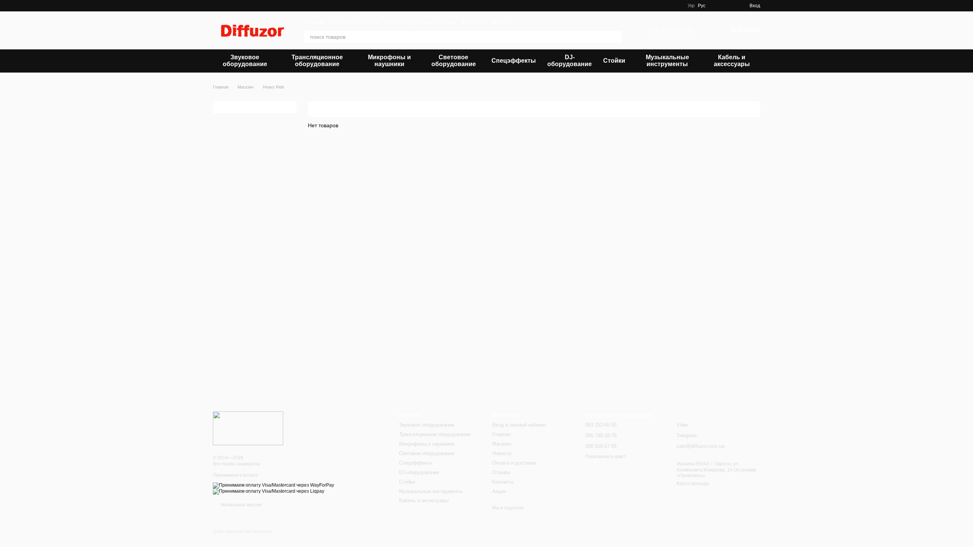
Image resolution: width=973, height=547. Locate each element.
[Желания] (716, 6)
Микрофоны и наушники (389, 60)
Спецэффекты (513, 60)
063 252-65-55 (670, 30)
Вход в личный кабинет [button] (519, 425)
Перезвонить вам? (605, 456)
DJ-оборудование (569, 60)
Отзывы (446, 22)
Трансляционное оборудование (317, 60)
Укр (691, 5)
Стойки (614, 60)
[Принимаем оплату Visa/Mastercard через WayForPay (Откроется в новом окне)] (273, 485)
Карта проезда (693, 483)
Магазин (341, 22)
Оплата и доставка (407, 22)
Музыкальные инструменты (667, 60)
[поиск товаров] (616, 37)
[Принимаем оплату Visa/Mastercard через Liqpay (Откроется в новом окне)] (268, 491)
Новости (368, 22)
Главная (314, 22)
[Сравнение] (730, 6)
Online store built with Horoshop (242, 531)
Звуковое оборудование (245, 60)
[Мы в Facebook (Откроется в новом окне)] (659, 6)
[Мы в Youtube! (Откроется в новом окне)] (668, 6)
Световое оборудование (453, 60)
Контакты (473, 22)
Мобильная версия (241, 504)
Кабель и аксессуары (732, 60)
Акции (498, 22)
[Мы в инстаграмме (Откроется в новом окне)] (677, 6)
